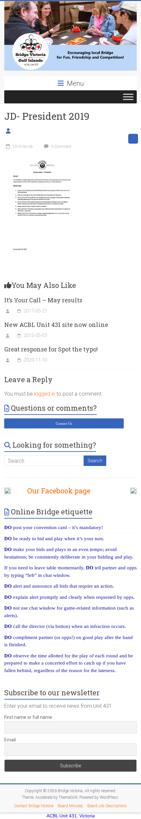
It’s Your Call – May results (43, 300)
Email (10, 739)
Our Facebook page (56, 490)
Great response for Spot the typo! (51, 349)
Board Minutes (70, 806)
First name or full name (28, 717)
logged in (44, 394)
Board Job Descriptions (107, 806)
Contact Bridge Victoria (33, 806)
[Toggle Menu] (128, 97)
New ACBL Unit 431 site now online (56, 325)
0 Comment (60, 146)
